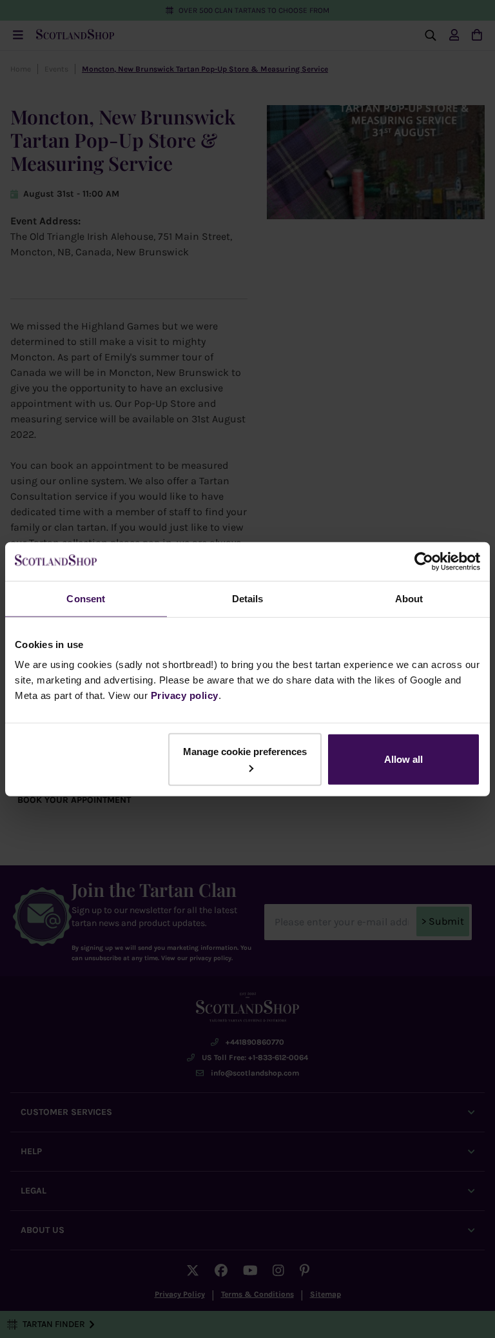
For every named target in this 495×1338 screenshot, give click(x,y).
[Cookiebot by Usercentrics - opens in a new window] (423, 561)
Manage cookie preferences (245, 751)
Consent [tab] (85, 598)
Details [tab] (248, 598)
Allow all (403, 759)
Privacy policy (184, 695)
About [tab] (409, 598)
